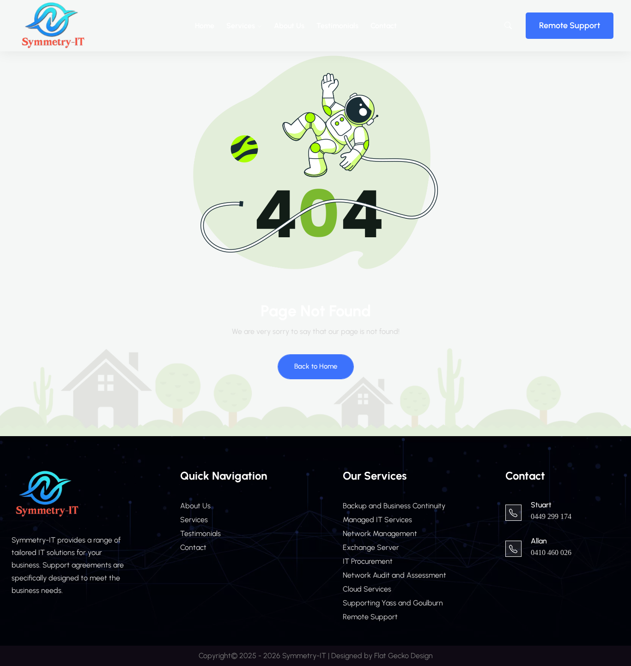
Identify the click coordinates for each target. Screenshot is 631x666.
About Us (289, 25)
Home (204, 25)
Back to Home (315, 366)
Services (240, 25)
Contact (383, 25)
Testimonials (337, 25)
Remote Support (569, 25)
